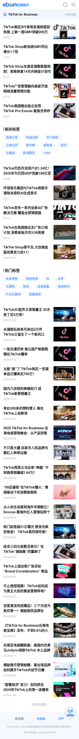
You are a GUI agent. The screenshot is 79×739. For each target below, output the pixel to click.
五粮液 (10, 153)
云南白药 (12, 145)
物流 (26, 286)
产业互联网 (13, 294)
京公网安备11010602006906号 (39, 732)
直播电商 (35, 294)
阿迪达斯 (32, 137)
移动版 (19, 718)
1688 (46, 153)
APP (61, 718)
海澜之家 (12, 137)
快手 (64, 145)
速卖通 (47, 145)
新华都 (30, 145)
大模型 (10, 286)
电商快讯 (64, 286)
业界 (60, 278)
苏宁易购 (52, 137)
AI (47, 278)
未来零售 (12, 278)
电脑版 (41, 718)
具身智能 (43, 286)
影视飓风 (29, 153)
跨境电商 (32, 278)
